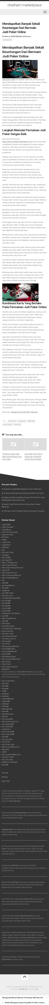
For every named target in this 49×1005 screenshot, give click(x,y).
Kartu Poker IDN (7, 631)
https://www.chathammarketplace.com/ (17, 142)
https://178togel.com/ (10, 562)
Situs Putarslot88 (8, 732)
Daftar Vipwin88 (7, 527)
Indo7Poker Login (8, 744)
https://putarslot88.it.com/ (11, 754)
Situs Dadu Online (26, 899)
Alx (37, 989)
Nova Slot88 (6, 601)
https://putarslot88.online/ (11, 659)
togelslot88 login (8, 699)
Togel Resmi (6, 545)
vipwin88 (5, 583)
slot (3, 580)
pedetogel (5, 694)
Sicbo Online (6, 664)
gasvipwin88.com (8, 585)
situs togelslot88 (8, 724)
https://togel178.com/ (10, 573)
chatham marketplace (25, 5)
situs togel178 (7, 560)
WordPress (23, 989)
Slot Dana (5, 683)
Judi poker (22, 421)
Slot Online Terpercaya (10, 532)
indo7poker (6, 623)
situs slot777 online (25, 672)
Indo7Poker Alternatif (9, 636)
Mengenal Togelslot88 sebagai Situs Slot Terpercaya (22, 489)
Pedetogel (5, 547)
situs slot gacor (7, 739)
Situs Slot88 (6, 557)
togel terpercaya (7, 714)
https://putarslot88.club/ (10, 646)
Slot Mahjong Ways (9, 656)
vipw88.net (5, 590)
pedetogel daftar (7, 829)
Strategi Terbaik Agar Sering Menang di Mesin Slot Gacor (24, 493)
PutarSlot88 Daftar (8, 649)
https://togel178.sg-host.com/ (12, 568)
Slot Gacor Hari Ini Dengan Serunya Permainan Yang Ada (24, 511)
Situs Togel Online (8, 681)
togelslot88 (6, 701)
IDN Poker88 (6, 641)
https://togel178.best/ (9, 565)
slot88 (4, 691)
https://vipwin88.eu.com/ (11, 747)
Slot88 (4, 540)
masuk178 (5, 570)
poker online (7, 424)
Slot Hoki (5, 773)
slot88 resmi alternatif (9, 762)
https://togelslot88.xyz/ (10, 578)
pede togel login (20, 813)
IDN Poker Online (8, 552)
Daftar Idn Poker (7, 535)
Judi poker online (8, 80)
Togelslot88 (6, 524)
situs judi (17, 424)
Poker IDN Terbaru (8, 626)
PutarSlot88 (6, 611)
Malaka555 (6, 669)
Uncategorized (7, 40)
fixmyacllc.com (7, 596)
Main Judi (31, 421)
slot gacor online (8, 757)
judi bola (5, 716)
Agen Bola (5, 749)
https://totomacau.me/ (10, 721)
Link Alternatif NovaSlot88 (11, 598)
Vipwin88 (5, 588)
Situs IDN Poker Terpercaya (11, 628)
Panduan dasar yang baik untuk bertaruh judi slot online (11, 456)
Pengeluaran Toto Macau (11, 613)
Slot (3, 550)
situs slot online (7, 760)
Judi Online (12, 421)
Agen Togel (6, 781)
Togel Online (6, 542)
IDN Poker (5, 537)
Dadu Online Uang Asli (9, 667)
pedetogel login (7, 709)
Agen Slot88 (6, 654)
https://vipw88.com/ (9, 618)
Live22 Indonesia (14, 801)
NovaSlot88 (6, 603)
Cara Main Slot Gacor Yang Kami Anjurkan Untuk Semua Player (33, 456)
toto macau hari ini (29, 937)
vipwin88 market (7, 593)
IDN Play (5, 777)
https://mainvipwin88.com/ (11, 575)
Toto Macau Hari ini (9, 639)
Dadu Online (6, 662)
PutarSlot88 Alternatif (9, 651)
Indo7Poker (6, 644)
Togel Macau (6, 530)
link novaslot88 (7, 719)
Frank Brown (26, 36)
